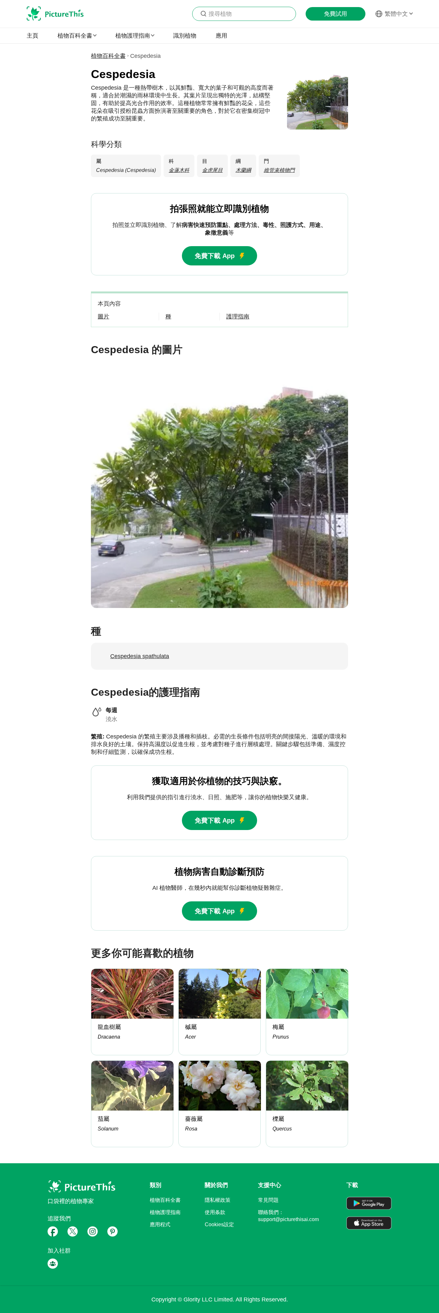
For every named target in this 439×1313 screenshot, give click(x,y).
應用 (221, 35)
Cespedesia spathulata (139, 656)
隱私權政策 (217, 1200)
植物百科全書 (108, 56)
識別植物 (184, 35)
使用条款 (215, 1212)
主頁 (32, 35)
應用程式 (160, 1224)
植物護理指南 (165, 1212)
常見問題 (268, 1200)
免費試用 (335, 14)
